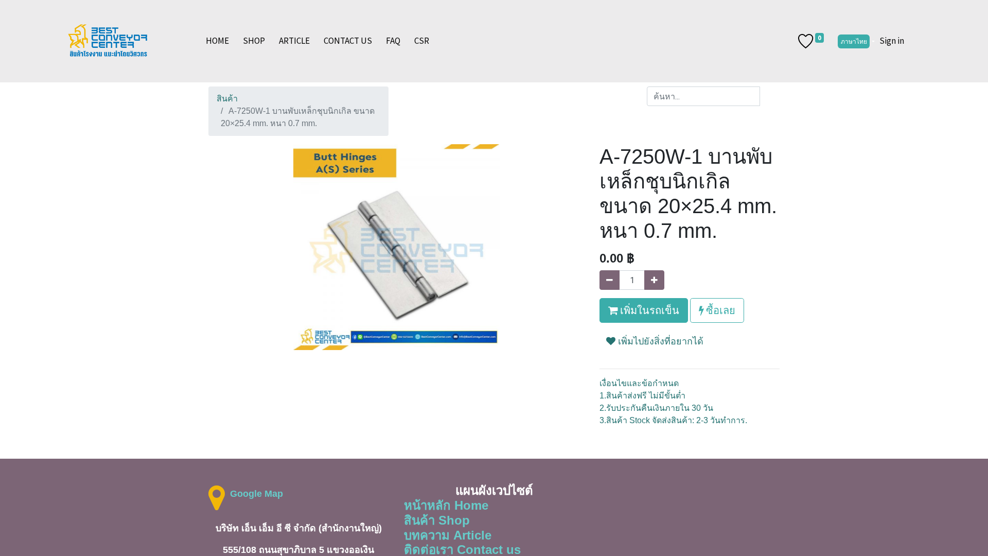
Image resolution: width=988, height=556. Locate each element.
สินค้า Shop (437, 520)
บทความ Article (447, 535)
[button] (654, 345)
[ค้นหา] (770, 96)
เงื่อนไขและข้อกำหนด (639, 383)
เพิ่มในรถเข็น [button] (648, 310)
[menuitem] (217, 41)
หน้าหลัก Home (446, 505)
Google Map (256, 494)
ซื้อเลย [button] (719, 310)
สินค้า (227, 98)
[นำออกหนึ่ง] (609, 280)
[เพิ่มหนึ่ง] (654, 280)
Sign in (891, 40)
